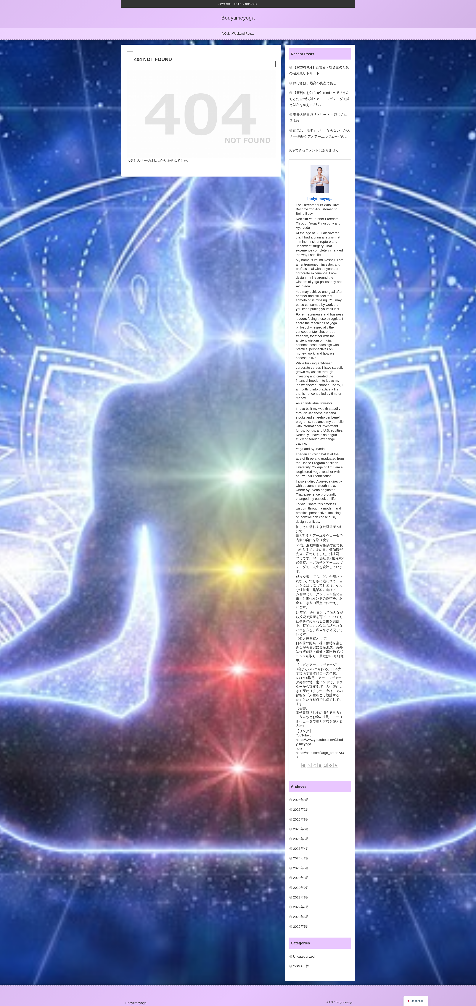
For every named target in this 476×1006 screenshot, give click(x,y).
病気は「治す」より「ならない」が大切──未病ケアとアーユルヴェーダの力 (319, 133)
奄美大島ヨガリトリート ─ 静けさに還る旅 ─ (318, 117)
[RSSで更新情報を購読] (335, 765)
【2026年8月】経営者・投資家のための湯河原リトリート (319, 70)
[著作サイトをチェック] (303, 765)
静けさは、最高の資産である (315, 83)
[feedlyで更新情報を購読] (330, 765)
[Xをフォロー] (309, 765)
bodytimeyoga (319, 199)
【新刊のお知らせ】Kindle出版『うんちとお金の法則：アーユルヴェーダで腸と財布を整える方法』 (319, 99)
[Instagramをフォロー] (314, 765)
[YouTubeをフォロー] (319, 765)
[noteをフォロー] (325, 765)
